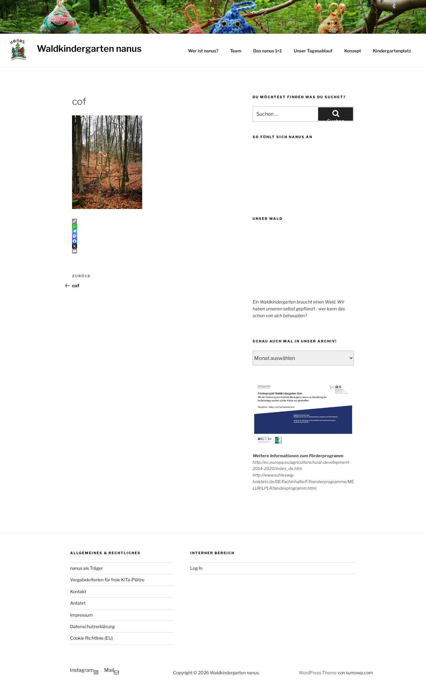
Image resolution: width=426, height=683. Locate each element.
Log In (196, 568)
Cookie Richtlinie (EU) (91, 638)
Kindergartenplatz (392, 50)
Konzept (352, 50)
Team (235, 50)
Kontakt (78, 591)
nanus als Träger (86, 568)
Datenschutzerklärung (92, 626)
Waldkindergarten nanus (89, 48)
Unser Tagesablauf (313, 50)
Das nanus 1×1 (267, 50)
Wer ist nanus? (203, 50)
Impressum (81, 615)
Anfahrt (77, 603)
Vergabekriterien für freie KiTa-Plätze (107, 579)
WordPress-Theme (317, 672)
